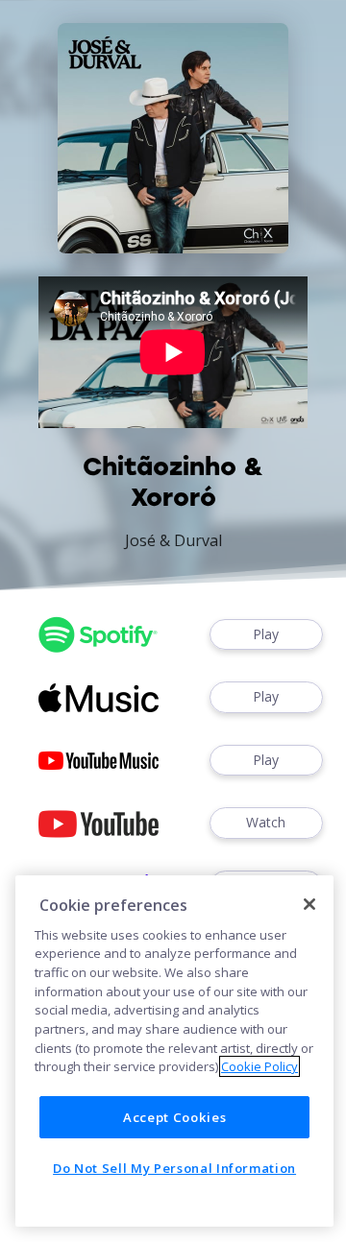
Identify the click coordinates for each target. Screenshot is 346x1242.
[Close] (309, 904)
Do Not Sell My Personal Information (174, 1168)
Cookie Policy (259, 1066)
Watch (265, 822)
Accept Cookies (174, 1117)
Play (266, 634)
